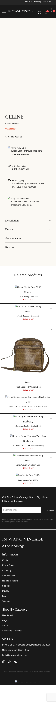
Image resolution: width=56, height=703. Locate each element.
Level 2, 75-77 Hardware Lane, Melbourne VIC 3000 (26, 645)
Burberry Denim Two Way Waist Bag (28, 445)
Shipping (6, 586)
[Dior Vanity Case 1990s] (28, 475)
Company (6, 570)
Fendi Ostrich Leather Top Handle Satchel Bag (28, 406)
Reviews (10, 247)
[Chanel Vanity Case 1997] (28, 287)
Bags (4, 620)
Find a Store (8, 565)
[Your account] (39, 13)
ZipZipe (31, 671)
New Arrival (7, 615)
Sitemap (6, 601)
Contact (5, 560)
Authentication (13, 238)
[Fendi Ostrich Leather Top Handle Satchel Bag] (28, 397)
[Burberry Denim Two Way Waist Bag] (28, 436)
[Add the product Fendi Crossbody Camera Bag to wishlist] (51, 329)
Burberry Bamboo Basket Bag (28, 426)
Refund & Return (10, 581)
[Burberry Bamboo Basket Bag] (28, 417)
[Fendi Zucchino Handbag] (28, 307)
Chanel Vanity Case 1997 (28, 296)
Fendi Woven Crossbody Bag (28, 465)
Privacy (5, 591)
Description (12, 220)
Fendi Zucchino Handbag (28, 316)
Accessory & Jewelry (11, 631)
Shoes (5, 625)
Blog (4, 596)
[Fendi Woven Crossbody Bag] (28, 456)
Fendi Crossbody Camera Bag (28, 387)
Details (9, 229)
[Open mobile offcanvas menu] (4, 11)
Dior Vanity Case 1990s (28, 480)
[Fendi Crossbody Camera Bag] (28, 352)
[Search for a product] (52, 9)
